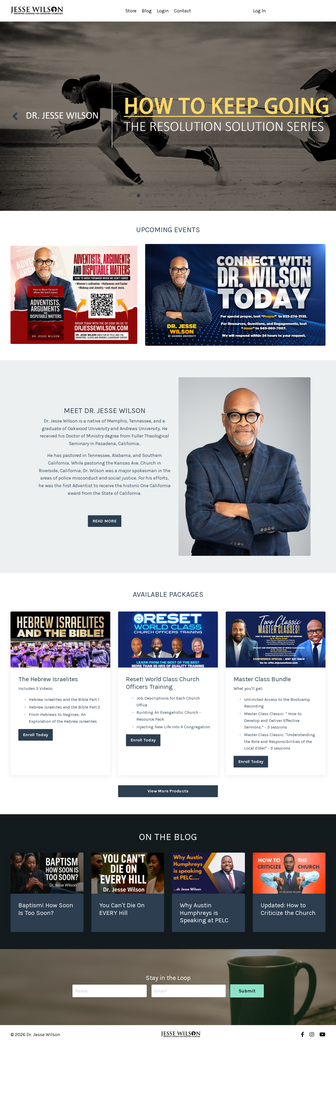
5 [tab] (163, 195)
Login (163, 11)
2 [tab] (138, 195)
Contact (182, 11)
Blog (147, 11)
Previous (14, 116)
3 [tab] (147, 195)
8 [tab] (189, 195)
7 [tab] (180, 195)
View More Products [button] (168, 790)
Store (130, 11)
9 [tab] (197, 195)
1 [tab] (130, 195)
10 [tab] (205, 195)
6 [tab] (172, 195)
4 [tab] (155, 195)
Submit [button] (247, 991)
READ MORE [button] (105, 520)
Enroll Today (35, 734)
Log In (259, 11)
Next (321, 116)
